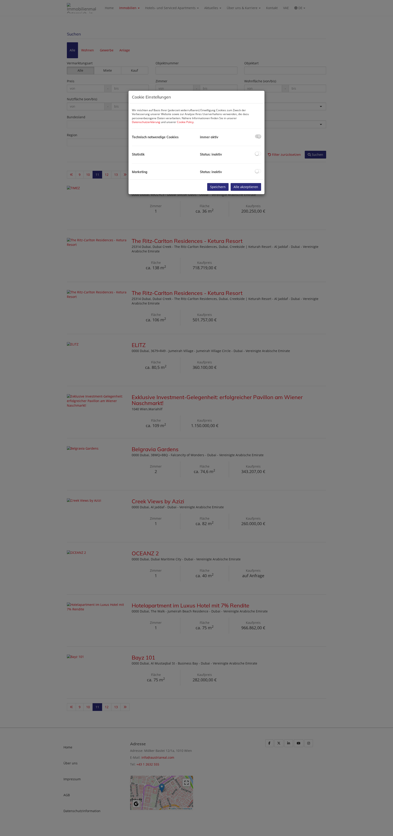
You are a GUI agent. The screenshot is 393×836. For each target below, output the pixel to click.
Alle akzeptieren (246, 187)
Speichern (218, 187)
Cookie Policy (185, 122)
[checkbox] (258, 136)
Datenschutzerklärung (146, 122)
